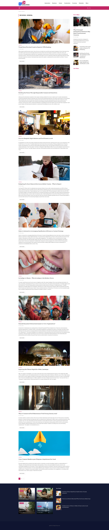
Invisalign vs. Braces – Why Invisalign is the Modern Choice (36, 278)
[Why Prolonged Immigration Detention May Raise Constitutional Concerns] (81, 21)
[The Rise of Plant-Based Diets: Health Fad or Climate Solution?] (58, 493)
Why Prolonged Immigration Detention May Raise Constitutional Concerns (81, 32)
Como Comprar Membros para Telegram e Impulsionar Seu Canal (37, 459)
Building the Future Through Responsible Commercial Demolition (38, 92)
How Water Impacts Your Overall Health (43, 509)
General (20, 45)
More (87, 3)
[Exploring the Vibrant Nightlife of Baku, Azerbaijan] (44, 353)
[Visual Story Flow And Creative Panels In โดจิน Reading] (44, 31)
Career (60, 3)
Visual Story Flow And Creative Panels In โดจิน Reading (35, 47)
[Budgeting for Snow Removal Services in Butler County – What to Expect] (44, 168)
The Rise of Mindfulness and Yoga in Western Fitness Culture (45, 494)
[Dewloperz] (24, 3)
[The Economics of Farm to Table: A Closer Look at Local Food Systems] (58, 507)
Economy (74, 3)
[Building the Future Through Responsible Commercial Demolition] (44, 77)
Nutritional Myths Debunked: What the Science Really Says (76, 498)
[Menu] (19, 8)
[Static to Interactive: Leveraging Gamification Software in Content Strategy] (44, 215)
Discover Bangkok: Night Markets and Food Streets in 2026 (36, 138)
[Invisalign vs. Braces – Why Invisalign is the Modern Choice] (44, 262)
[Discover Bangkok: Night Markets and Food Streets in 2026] (44, 122)
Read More (22, 61)
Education (81, 3)
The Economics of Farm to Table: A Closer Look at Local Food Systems (75, 506)
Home (20, 11)
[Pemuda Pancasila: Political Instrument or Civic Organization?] (44, 308)
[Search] (88, 8)
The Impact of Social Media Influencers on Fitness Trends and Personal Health (26, 508)
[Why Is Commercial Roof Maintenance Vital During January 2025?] (44, 398)
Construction (67, 3)
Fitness (39, 490)
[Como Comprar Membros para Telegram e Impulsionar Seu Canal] (44, 443)
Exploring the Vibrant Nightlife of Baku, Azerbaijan (33, 369)
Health (21, 490)
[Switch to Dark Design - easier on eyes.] (89, 7)
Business (54, 3)
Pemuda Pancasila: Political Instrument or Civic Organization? (37, 323)
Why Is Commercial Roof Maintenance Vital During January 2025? (38, 413)
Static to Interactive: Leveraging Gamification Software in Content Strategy (41, 231)
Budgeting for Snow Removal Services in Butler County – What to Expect (40, 184)
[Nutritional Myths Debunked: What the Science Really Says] (58, 500)
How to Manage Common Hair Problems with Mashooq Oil (26, 494)
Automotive (47, 3)
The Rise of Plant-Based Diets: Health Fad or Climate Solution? (74, 492)
